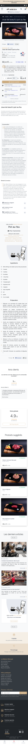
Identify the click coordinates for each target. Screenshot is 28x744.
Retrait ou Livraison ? (14, 12)
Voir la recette (14, 621)
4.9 (3, 5)
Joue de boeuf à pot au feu (10, 241)
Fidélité (3, 675)
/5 (7, 732)
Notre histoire (4, 663)
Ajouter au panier (14, 82)
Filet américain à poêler (8, 518)
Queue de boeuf (8, 238)
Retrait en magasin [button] (8, 203)
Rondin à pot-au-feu (18, 240)
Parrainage (8, 675)
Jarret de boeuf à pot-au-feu (13, 236)
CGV (17, 737)
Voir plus (13, 537)
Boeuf (5, 52)
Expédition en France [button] (10, 212)
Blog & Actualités (5, 667)
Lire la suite (22, 568)
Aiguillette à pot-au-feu (17, 238)
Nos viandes (4, 664)
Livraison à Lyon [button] (7, 208)
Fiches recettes (5, 666)
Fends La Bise (4, 684)
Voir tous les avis (14, 424)
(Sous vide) (13, 55)
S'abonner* (23, 693)
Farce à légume (6, 489)
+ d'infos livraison (14, 98)
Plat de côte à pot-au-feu (18, 235)
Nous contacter (5, 683)
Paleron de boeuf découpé (9, 460)
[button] (21, 9)
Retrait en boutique (6, 676)
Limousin (9, 52)
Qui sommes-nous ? (6, 661)
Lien (17, 44)
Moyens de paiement (6, 679)
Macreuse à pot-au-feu (9, 240)
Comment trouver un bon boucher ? (10, 589)
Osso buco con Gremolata (14, 617)
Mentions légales (13, 737)
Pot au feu (14, 52)
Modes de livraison (6, 678)
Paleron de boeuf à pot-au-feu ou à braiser (13, 237)
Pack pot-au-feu (19, 241)
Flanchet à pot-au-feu (8, 235)
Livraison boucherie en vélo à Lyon (10, 560)
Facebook (11, 44)
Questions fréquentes (6, 681)
